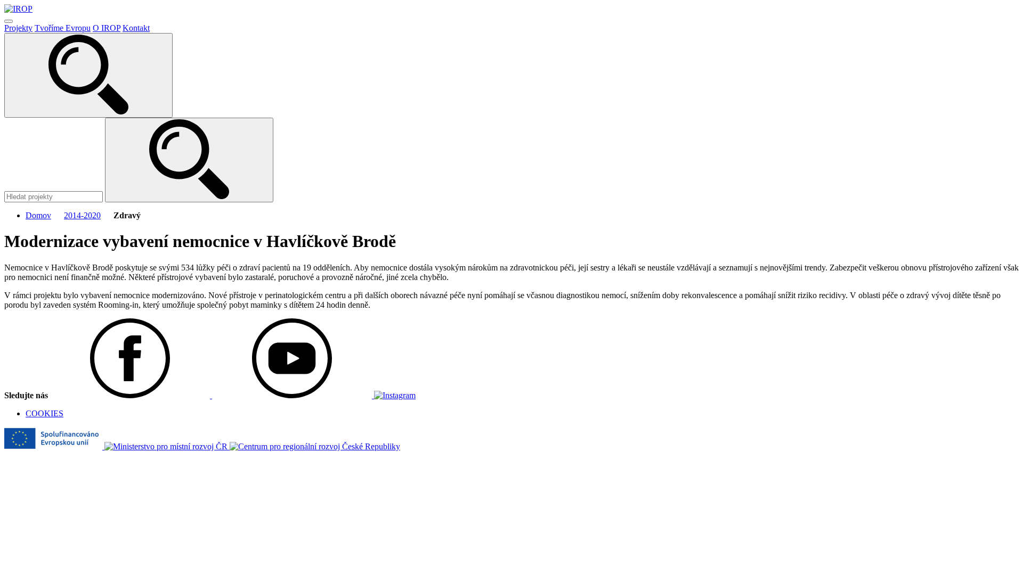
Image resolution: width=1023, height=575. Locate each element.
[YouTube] (293, 395)
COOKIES (44, 413)
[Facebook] (131, 395)
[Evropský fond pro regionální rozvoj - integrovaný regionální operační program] (54, 446)
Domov (38, 215)
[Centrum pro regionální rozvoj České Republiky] (315, 446)
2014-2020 (82, 215)
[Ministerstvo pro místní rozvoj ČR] (167, 446)
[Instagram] (395, 395)
